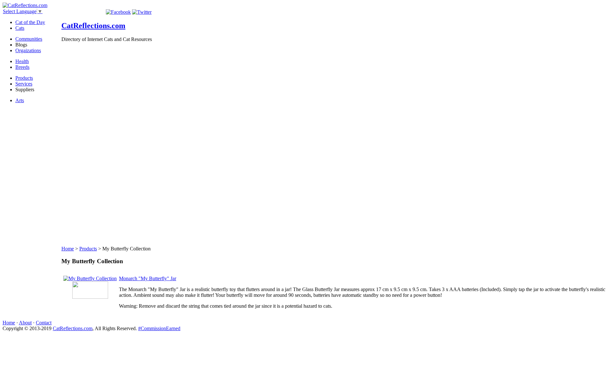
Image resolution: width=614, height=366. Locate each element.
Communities (28, 39)
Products (24, 78)
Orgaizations (28, 50)
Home (67, 248)
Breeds (22, 67)
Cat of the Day (30, 22)
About (25, 322)
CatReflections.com (93, 25)
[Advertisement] (87, 143)
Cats (19, 28)
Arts (19, 100)
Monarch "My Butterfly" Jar (147, 278)
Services (23, 83)
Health (22, 61)
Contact (43, 322)
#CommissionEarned (159, 328)
